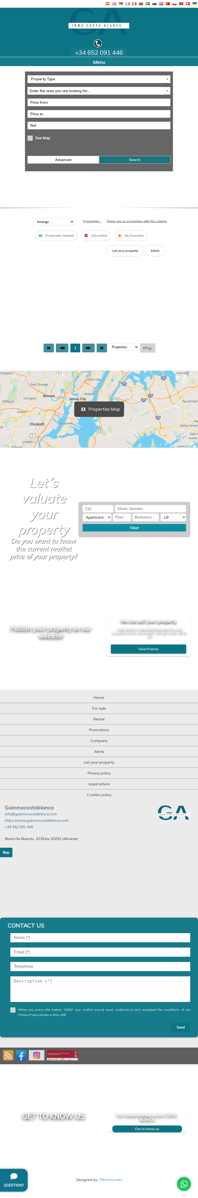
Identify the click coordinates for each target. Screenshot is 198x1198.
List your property (125, 251)
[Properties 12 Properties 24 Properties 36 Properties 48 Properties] (123, 348)
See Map (42, 138)
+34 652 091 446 (19, 827)
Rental (99, 719)
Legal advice (99, 784)
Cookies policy (99, 794)
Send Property (148, 649)
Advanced (63, 160)
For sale (99, 708)
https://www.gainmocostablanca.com (37, 820)
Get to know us (147, 1129)
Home (99, 697)
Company (99, 740)
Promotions (99, 730)
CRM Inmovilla (110, 1179)
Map (6, 852)
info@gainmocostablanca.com (31, 814)
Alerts (155, 251)
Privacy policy (99, 773)
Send (181, 1027)
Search (135, 160)
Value (134, 527)
